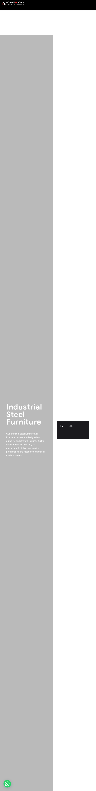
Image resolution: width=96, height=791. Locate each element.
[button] (7, 783)
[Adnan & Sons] (13, 5)
